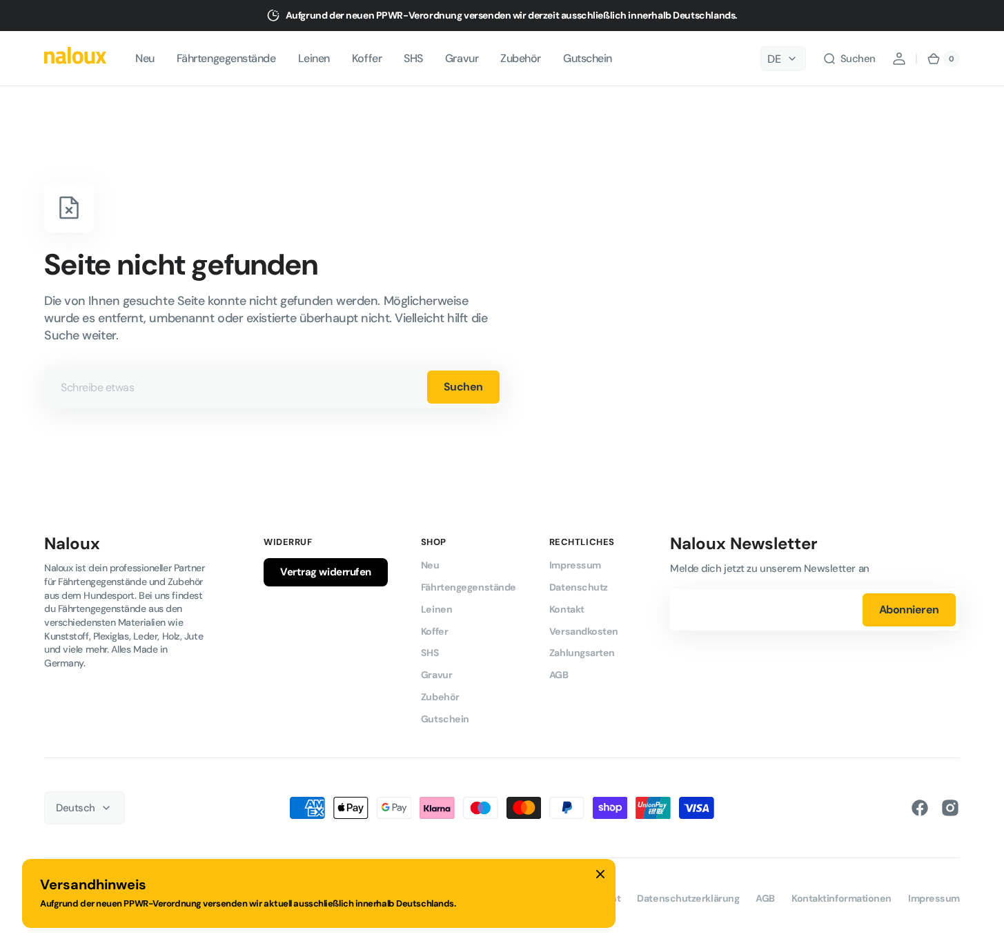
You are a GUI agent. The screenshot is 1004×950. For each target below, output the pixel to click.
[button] (849, 58)
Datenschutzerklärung (688, 898)
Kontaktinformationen (841, 898)
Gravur (436, 675)
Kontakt (566, 609)
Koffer (434, 631)
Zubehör (440, 697)
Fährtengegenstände (468, 587)
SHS (430, 652)
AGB (559, 675)
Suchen (463, 386)
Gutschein (445, 719)
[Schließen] (600, 874)
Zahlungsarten (582, 652)
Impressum (575, 565)
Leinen (436, 609)
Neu (430, 565)
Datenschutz (578, 587)
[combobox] (274, 387)
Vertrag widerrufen (325, 572)
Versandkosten (583, 631)
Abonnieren (909, 609)
